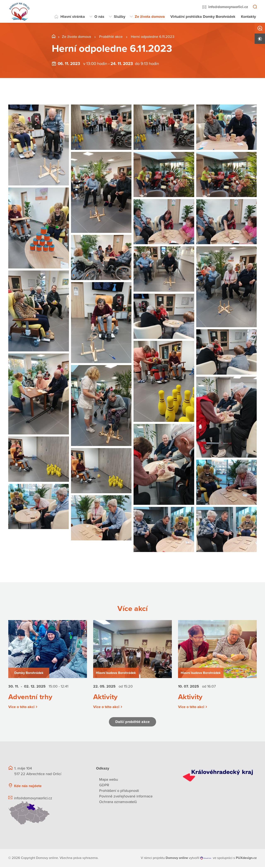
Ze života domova (150, 16)
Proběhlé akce (111, 36)
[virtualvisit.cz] (205, 857)
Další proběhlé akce (132, 721)
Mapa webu (108, 779)
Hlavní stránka (72, 16)
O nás (99, 16)
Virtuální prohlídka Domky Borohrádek (202, 16)
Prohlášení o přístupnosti (119, 790)
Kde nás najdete (28, 786)
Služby (119, 16)
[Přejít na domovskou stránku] (19, 11)
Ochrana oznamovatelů (118, 802)
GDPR (104, 785)
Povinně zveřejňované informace (126, 796)
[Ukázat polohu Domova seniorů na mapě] (47, 813)
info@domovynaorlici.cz (228, 7)
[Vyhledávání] (255, 7)
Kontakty (248, 16)
